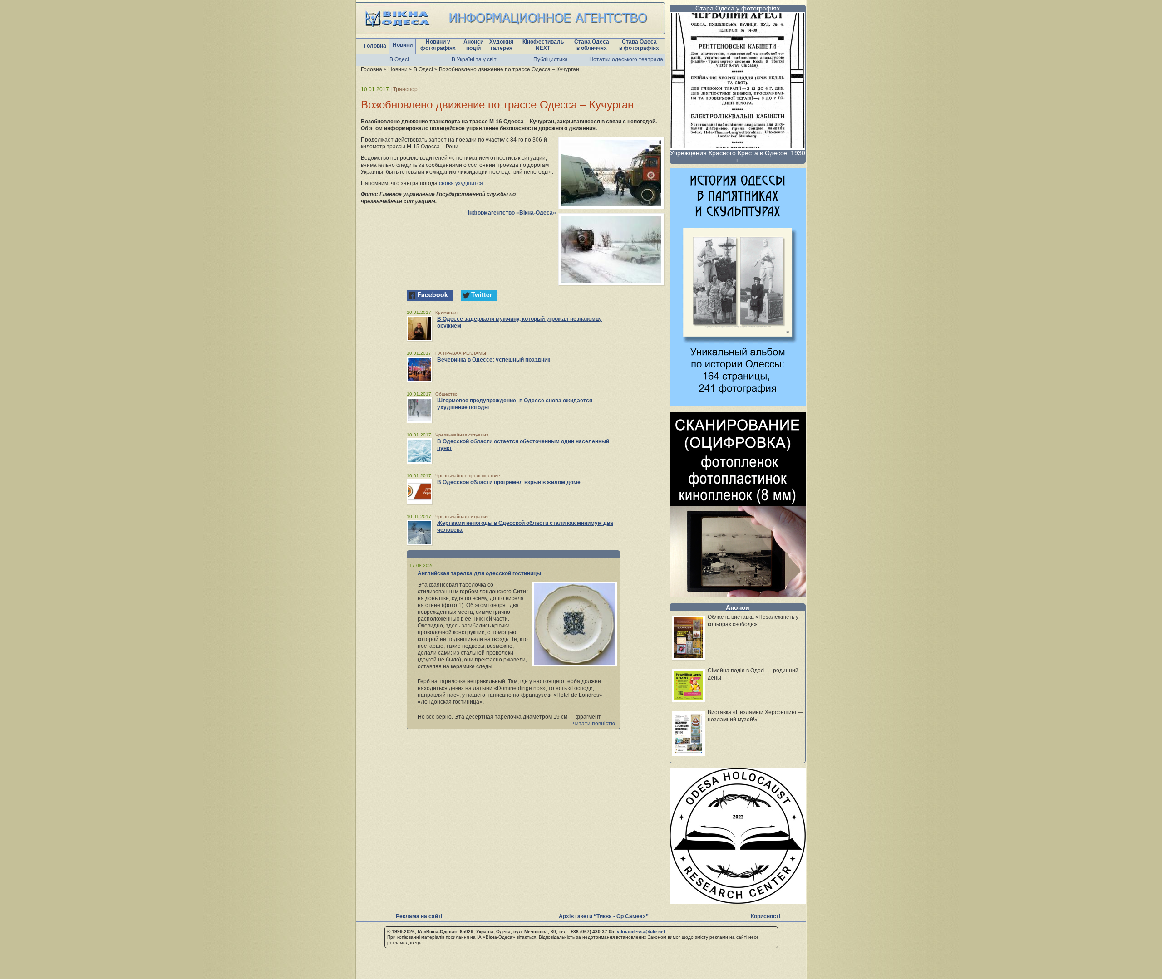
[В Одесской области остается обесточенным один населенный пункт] (419, 451)
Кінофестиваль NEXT (543, 45)
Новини (403, 45)
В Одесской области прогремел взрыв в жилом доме (509, 482)
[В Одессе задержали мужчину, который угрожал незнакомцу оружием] (419, 328)
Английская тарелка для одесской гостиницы (479, 573)
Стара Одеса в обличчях (591, 45)
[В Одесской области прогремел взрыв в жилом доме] (419, 491)
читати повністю (594, 723)
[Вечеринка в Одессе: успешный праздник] (419, 369)
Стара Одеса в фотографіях (639, 45)
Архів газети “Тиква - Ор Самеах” (604, 916)
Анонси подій (473, 45)
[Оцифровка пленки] (738, 594)
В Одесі (399, 59)
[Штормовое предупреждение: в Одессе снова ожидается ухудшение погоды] (419, 410)
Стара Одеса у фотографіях (737, 8)
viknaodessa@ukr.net (641, 931)
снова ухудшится (461, 183)
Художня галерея (501, 45)
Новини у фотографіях (438, 45)
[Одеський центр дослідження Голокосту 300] (738, 901)
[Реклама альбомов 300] (738, 403)
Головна (375, 46)
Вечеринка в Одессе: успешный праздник (493, 360)
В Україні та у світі (475, 59)
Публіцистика (550, 59)
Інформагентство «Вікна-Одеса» (512, 213)
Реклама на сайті (419, 916)
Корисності (765, 916)
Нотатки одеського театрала (626, 59)
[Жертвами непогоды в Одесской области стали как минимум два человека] (419, 532)
